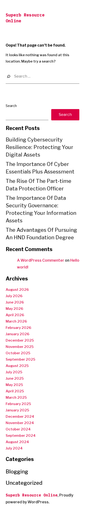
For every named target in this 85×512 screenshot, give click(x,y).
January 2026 (17, 334)
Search (11, 106)
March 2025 (16, 397)
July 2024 (14, 448)
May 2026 (14, 309)
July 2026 (14, 296)
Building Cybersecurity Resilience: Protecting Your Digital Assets (39, 147)
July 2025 (14, 372)
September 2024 (21, 435)
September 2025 (20, 359)
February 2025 (18, 404)
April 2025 (15, 391)
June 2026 (15, 302)
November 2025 (20, 347)
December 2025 (20, 340)
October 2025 (18, 353)
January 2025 (17, 410)
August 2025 (17, 366)
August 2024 (17, 442)
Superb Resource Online (32, 495)
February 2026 (18, 328)
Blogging (17, 472)
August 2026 (17, 290)
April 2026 (15, 315)
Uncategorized (24, 483)
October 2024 (18, 429)
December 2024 (20, 416)
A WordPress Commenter (40, 260)
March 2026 (16, 321)
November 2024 (20, 423)
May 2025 (14, 385)
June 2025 (15, 378)
